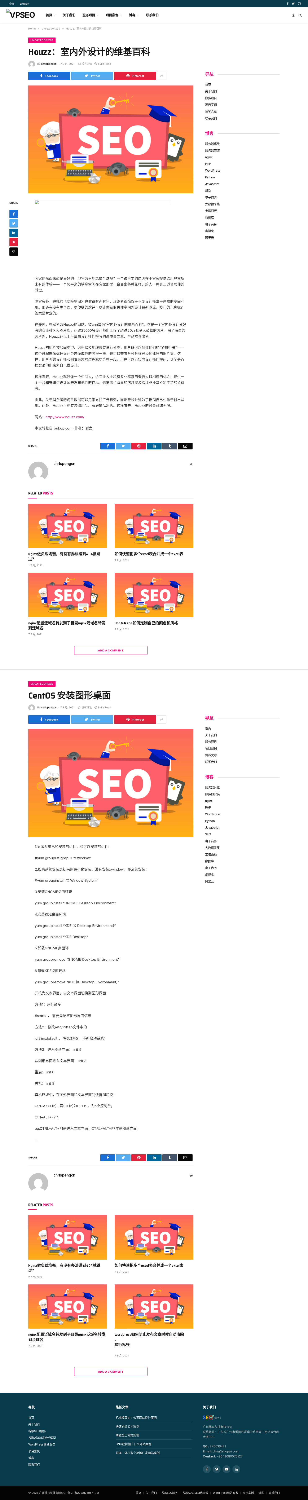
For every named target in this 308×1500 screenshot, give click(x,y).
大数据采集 (212, 204)
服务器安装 (212, 150)
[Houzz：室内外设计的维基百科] (110, 139)
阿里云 (209, 237)
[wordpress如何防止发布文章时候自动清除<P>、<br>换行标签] (154, 1306)
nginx (209, 157)
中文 (11, 3)
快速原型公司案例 (127, 1426)
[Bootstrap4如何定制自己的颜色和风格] (154, 595)
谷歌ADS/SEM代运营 (42, 1437)
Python (210, 177)
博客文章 (211, 111)
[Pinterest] (13, 242)
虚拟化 (209, 231)
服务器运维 (212, 143)
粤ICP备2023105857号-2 (83, 1492)
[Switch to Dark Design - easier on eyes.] (293, 15)
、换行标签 (122, 1342)
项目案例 (112, 15)
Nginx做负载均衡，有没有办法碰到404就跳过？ (64, 556)
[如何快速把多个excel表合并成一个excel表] (154, 526)
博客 (132, 15)
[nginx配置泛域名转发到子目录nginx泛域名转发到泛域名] (67, 595)
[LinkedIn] (13, 233)
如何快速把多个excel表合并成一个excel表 (149, 554)
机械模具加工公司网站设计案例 (136, 1417)
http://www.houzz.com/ (64, 417)
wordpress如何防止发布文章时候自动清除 (149, 1334)
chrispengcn (49, 63)
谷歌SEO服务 (37, 1431)
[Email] (13, 251)
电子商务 (211, 197)
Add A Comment (111, 650)
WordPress (212, 170)
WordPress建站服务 (41, 1444)
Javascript (212, 184)
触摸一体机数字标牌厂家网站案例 (138, 1453)
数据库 (209, 217)
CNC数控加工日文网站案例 (133, 1444)
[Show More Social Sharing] (161, 76)
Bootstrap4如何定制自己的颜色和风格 (146, 623)
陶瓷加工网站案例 (127, 1435)
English (24, 3)
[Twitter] (13, 223)
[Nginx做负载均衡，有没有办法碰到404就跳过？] (67, 526)
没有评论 (87, 63)
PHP (208, 164)
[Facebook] (13, 214)
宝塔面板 (211, 210)
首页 (49, 15)
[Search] (300, 15)
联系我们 (152, 15)
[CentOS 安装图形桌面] (110, 783)
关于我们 (69, 15)
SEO (208, 190)
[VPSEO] (20, 15)
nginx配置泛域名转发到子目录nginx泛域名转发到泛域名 (66, 626)
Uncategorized (41, 40)
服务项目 (89, 15)
